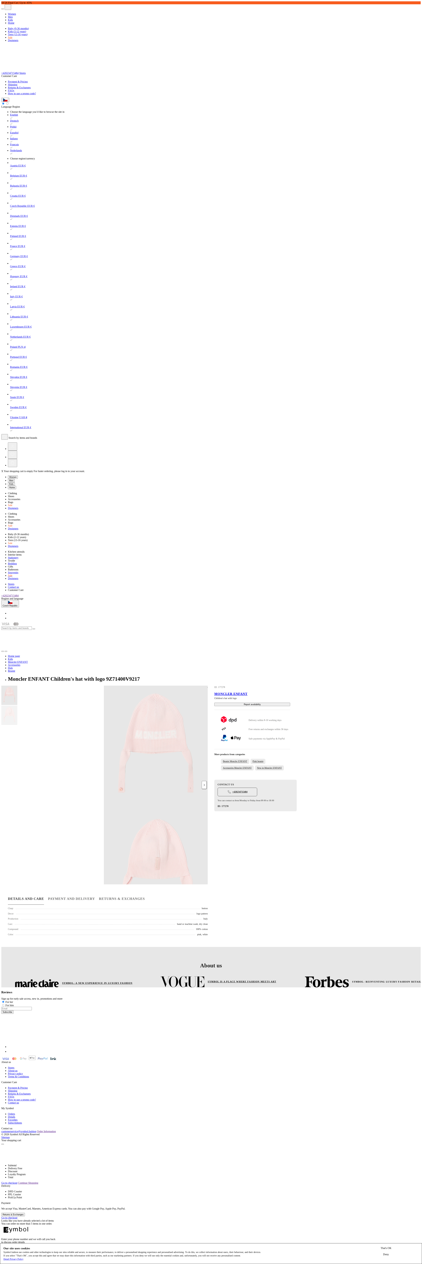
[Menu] (2, 8)
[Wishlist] (12, 455)
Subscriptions (15, 1122)
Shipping (12, 84)
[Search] (8, 7)
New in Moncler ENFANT (269, 768)
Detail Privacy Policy (13, 1259)
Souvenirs (13, 572)
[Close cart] (2, 1144)
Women (12, 14)
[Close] (33, 628)
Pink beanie (258, 761)
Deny (386, 1254)
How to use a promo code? (22, 93)
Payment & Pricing (18, 81)
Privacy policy (15, 1073)
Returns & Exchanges (19, 87)
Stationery (13, 557)
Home (11, 22)
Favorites (12, 1119)
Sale (10, 37)
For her (9, 1002)
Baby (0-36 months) (18, 28)
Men (10, 17)
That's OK (386, 1248)
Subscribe (7, 1012)
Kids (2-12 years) (17, 31)
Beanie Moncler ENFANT (235, 761)
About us (12, 1070)
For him (9, 1005)
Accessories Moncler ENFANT (237, 768)
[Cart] (12, 463)
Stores (22, 73)
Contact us (13, 587)
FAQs (11, 90)
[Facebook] (10, 613)
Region (16, 106)
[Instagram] (10, 618)
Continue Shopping (28, 1182)
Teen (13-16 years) (18, 34)
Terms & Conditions (18, 1076)
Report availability (252, 704)
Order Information (46, 1131)
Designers (13, 40)
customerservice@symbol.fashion (18, 1131)
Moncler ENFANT (230, 694)
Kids (10, 19)
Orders (11, 1113)
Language (6, 106)
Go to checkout (9, 1182)
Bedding (12, 563)
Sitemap (5, 1137)
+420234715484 (10, 73)
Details (11, 1116)
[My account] (12, 446)
